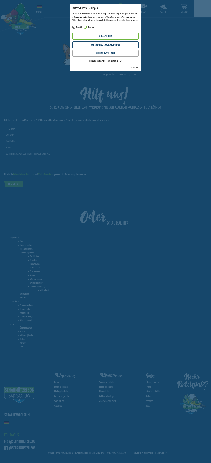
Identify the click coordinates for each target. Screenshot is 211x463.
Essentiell (79, 27)
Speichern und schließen (105, 53)
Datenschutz (135, 68)
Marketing (91, 27)
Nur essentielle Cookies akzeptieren (105, 45)
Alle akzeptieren (105, 36)
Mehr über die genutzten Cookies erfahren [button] (103, 61)
